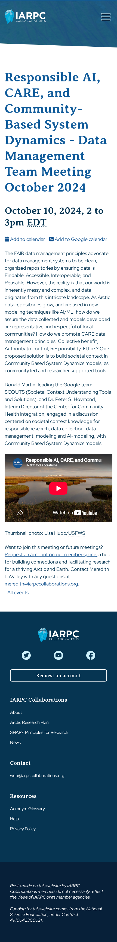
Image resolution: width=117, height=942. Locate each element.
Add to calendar (27, 239)
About (16, 712)
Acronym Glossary (27, 808)
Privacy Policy (23, 829)
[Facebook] (90, 655)
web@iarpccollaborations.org (37, 775)
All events (18, 592)
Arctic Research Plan (29, 722)
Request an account (58, 675)
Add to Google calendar (80, 239)
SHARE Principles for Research (39, 732)
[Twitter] (26, 655)
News (15, 742)
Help (14, 819)
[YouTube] (58, 655)
